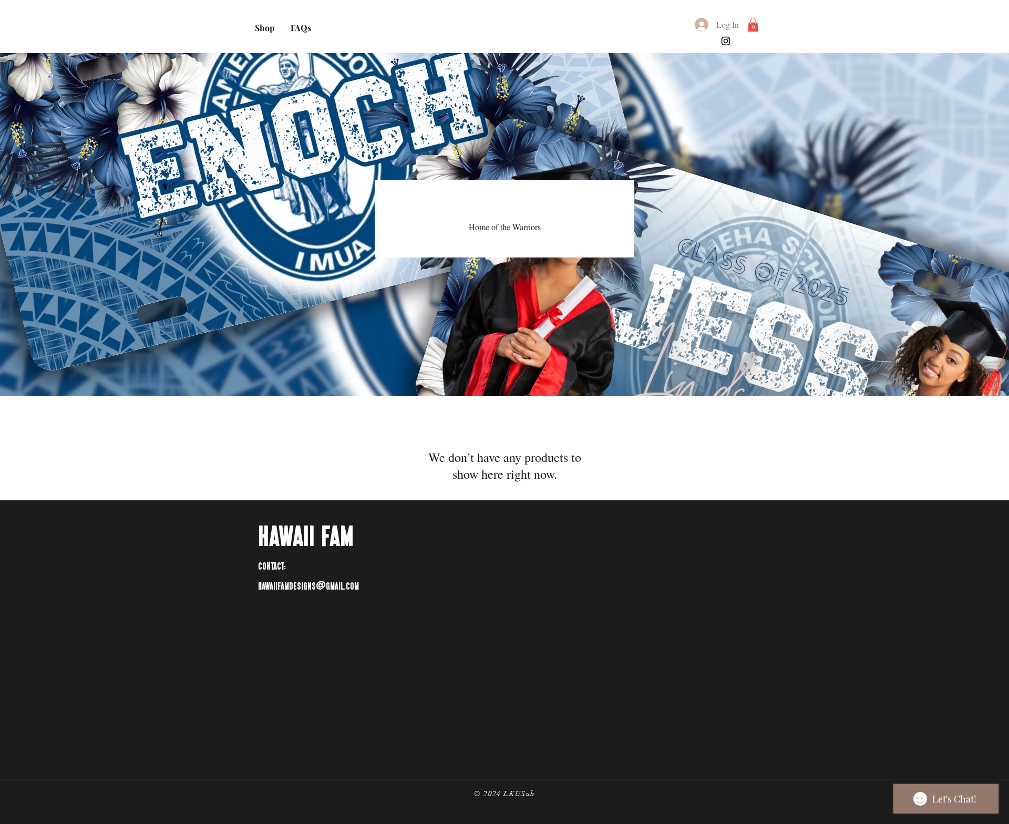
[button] (753, 25)
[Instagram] (726, 41)
